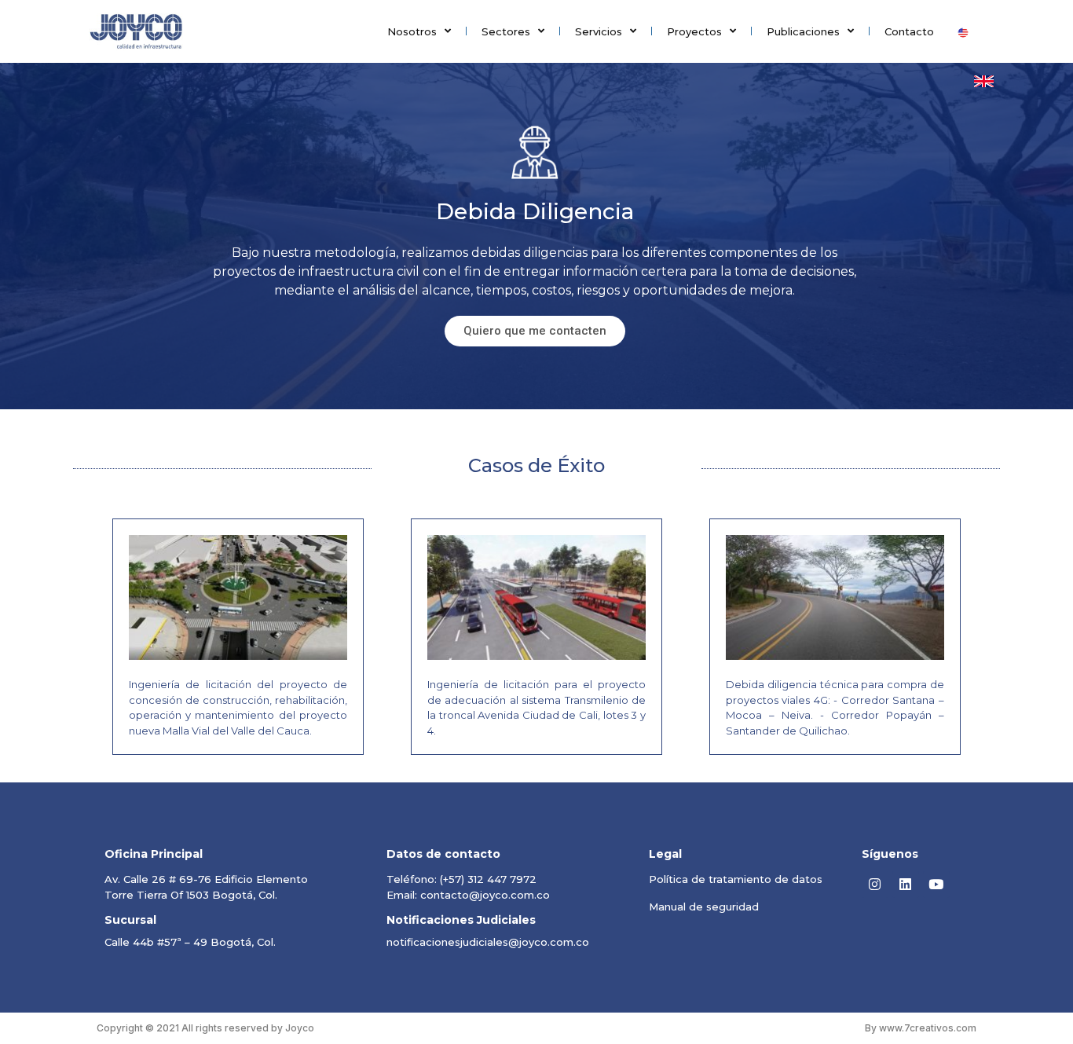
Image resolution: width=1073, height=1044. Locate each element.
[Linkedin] (905, 884)
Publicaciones (803, 31)
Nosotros (412, 31)
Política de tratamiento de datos (735, 879)
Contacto (909, 31)
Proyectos (694, 31)
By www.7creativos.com (920, 1028)
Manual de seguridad (704, 906)
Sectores (506, 31)
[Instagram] (875, 884)
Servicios (598, 31)
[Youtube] (936, 884)
